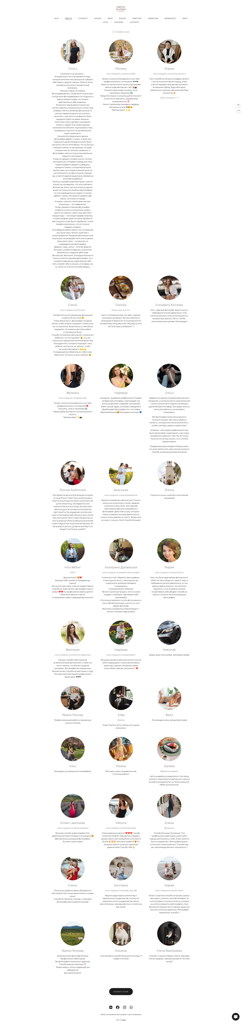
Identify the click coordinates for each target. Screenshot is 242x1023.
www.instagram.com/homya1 (72, 310)
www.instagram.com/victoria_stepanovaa (72, 654)
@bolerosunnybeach (169, 771)
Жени (110, 18)
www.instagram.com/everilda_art (169, 572)
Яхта (56, 18)
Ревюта (68, 18)
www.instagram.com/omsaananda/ (121, 828)
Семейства (153, 18)
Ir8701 (72, 572)
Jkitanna (121, 720)
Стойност (83, 18)
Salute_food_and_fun (121, 310)
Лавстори (137, 18)
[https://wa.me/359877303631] (131, 1007)
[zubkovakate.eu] (121, 8)
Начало (97, 18)
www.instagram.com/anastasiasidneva (120, 495)
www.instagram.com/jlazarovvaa (73, 398)
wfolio (124, 1020)
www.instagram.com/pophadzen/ (121, 654)
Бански (122, 18)
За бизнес (119, 22)
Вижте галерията (167, 97)
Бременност (170, 18)
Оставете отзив (122, 31)
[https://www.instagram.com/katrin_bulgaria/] (124, 1007)
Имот (185, 18)
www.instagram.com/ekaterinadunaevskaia (121, 572)
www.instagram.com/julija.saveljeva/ (72, 828)
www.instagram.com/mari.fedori (169, 890)
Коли (105, 22)
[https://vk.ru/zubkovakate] (110, 1007)
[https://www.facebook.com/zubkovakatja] (117, 1007)
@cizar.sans (169, 828)
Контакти (134, 22)
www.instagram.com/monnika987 (121, 73)
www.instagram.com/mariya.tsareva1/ (169, 73)
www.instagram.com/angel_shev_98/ (121, 890)
